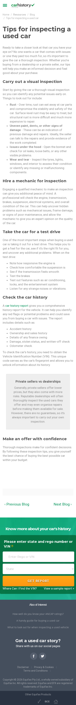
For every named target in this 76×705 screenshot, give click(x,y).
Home (6, 14)
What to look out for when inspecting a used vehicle (38, 627)
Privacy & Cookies (44, 667)
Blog (32, 14)
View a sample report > (59, 588)
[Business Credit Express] (47, 701)
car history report (16, 305)
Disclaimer (23, 667)
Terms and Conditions (35, 670)
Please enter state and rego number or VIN (38, 544)
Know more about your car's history (38, 528)
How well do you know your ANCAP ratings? (38, 614)
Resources (19, 14)
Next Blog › (63, 504)
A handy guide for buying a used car (38, 620)
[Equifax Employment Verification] (39, 701)
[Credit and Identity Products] (25, 701)
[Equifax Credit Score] (19, 701)
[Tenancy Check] (55, 701)
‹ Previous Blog (16, 504)
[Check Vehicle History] (32, 701)
